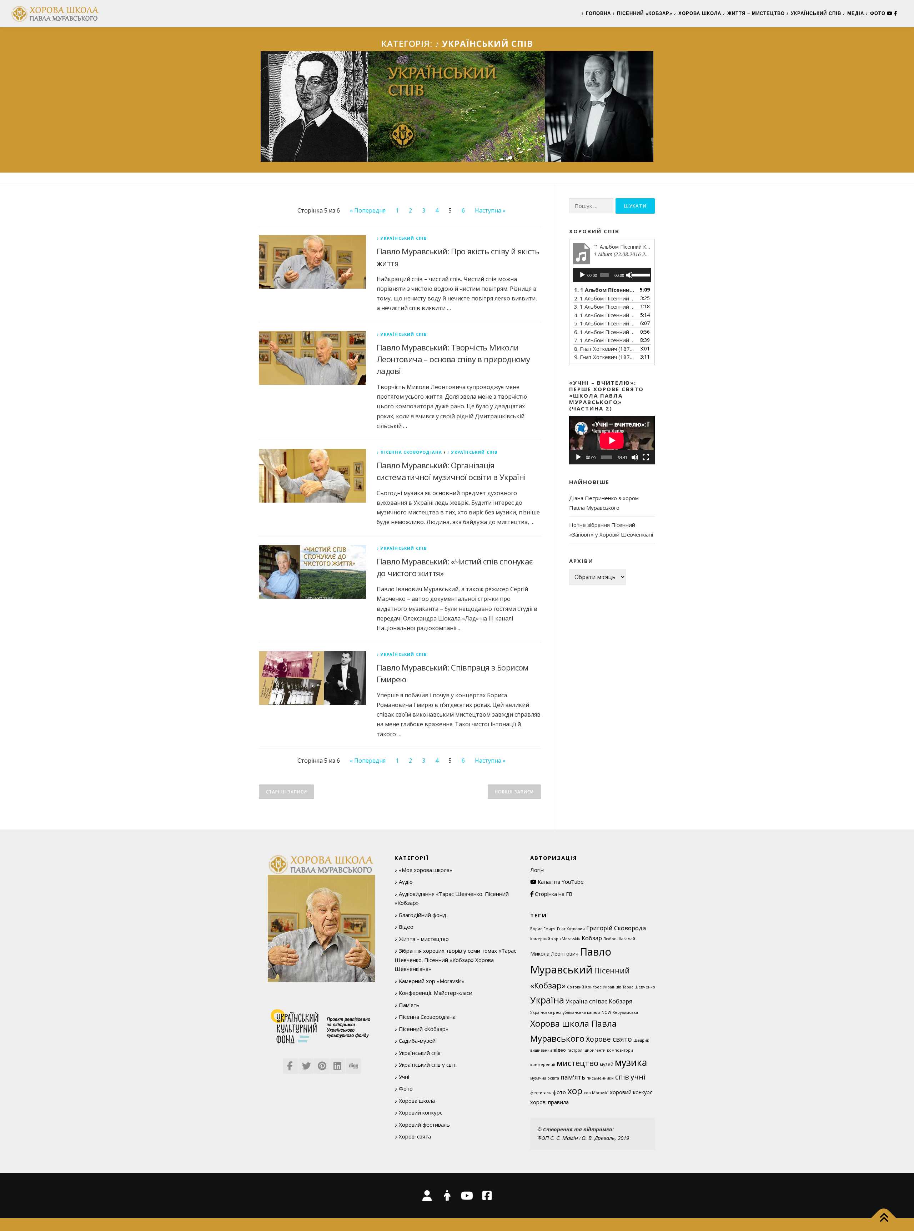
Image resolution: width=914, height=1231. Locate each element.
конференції (542, 1064)
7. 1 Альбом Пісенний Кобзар (605, 340)
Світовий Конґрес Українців (594, 987)
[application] (612, 275)
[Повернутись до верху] (884, 1218)
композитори (620, 1050)
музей (606, 1064)
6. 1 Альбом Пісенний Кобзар (605, 331)
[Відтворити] (582, 275)
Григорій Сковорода (616, 928)
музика (631, 1062)
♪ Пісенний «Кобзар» (642, 13)
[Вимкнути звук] (629, 275)
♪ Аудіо (404, 881)
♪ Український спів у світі (426, 1064)
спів (622, 1077)
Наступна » (490, 210)
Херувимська (625, 1012)
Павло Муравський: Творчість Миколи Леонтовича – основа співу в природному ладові (453, 359)
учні (638, 1077)
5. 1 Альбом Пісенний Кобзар (605, 323)
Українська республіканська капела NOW (570, 1012)
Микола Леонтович (554, 953)
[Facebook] (898, 13)
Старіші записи (286, 792)
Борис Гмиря (543, 928)
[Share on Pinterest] (321, 1063)
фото (559, 1092)
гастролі (575, 1050)
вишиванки (541, 1050)
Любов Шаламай (619, 938)
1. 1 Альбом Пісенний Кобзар (605, 289)
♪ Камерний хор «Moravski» (429, 981)
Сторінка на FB (552, 893)
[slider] (639, 274)
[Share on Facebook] (290, 1063)
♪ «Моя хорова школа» (423, 869)
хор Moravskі (596, 1092)
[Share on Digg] (352, 1063)
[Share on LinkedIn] (337, 1063)
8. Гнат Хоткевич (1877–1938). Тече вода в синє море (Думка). (605, 348)
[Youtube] (467, 1195)
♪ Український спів (813, 13)
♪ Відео (404, 926)
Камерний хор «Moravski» (555, 938)
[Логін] (427, 1195)
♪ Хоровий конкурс (418, 1112)
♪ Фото (875, 13)
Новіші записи (514, 792)
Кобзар (592, 938)
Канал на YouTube (560, 881)
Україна (547, 1000)
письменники (600, 1078)
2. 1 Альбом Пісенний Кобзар (605, 298)
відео (559, 1050)
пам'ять (573, 1077)
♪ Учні (402, 1076)
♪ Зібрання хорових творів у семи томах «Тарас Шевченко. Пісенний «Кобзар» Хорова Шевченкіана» (455, 959)
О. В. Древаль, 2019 (605, 1137)
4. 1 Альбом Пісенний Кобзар (605, 315)
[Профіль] (447, 1195)
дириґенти (595, 1050)
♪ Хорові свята (413, 1136)
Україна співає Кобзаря (599, 1001)
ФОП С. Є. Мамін (557, 1137)
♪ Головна (596, 13)
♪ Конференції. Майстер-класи (433, 992)
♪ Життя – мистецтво (754, 13)
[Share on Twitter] (305, 1063)
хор (574, 1091)
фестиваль (540, 1092)
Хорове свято (609, 1039)
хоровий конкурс (631, 1092)
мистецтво (577, 1062)
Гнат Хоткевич (571, 928)
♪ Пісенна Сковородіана (409, 452)
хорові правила (549, 1102)
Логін (537, 869)
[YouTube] (889, 13)
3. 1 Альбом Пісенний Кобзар (605, 306)
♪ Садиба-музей (415, 1040)
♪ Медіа (853, 13)
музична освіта (544, 1078)
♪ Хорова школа (697, 13)
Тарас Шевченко (639, 987)
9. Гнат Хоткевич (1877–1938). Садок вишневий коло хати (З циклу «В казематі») (605, 356)
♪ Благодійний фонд (420, 914)
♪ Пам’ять (407, 1004)
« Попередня (368, 210)
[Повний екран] (645, 457)
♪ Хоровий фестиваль (422, 1124)
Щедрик (641, 1040)
